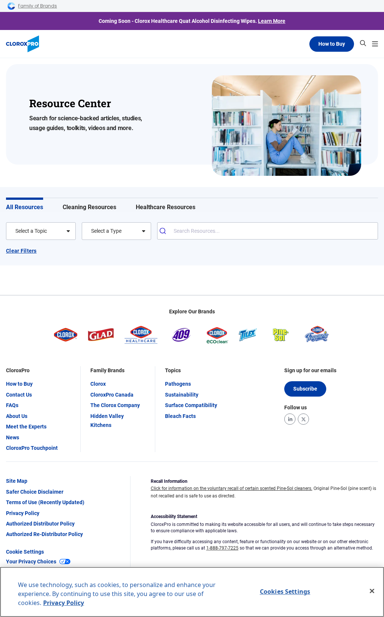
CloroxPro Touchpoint (32, 448)
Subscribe (305, 389)
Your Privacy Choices (31, 562)
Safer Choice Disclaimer (34, 492)
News (12, 437)
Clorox (98, 384)
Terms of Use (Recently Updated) (45, 502)
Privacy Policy (22, 513)
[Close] (372, 591)
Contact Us (19, 395)
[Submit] (166, 231)
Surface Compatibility (191, 405)
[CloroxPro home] (22, 43)
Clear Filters (21, 251)
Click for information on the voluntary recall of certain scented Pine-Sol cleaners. (231, 488)
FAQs (12, 405)
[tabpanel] (192, 253)
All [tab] (24, 207)
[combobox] (15, 231)
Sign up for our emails (310, 370)
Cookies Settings (285, 591)
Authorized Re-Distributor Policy (44, 534)
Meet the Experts (26, 427)
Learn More (271, 21)
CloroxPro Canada (112, 395)
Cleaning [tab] (89, 207)
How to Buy (331, 44)
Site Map (16, 481)
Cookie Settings (25, 552)
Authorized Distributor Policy (40, 524)
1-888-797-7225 (222, 548)
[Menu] (375, 44)
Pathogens (178, 384)
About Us (16, 416)
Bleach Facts (180, 416)
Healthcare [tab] (165, 207)
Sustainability (181, 395)
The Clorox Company (115, 405)
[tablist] (192, 205)
